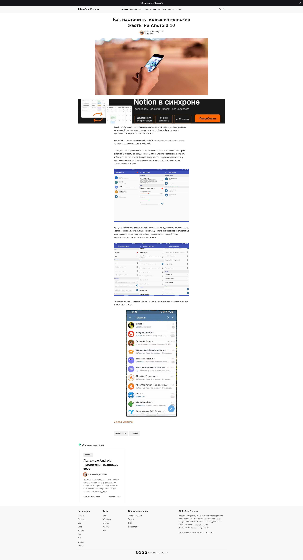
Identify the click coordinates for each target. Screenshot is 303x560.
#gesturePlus (120, 433)
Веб (164, 9)
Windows (133, 9)
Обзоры (124, 9)
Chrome (171, 9)
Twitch (131, 519)
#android (134, 433)
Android (153, 9)
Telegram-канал (135, 515)
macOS (106, 527)
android (88, 455)
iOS (159, 9)
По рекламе (133, 527)
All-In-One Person (160, 553)
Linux (146, 9)
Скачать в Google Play (123, 422)
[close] (300, 3)
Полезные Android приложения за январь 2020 (100, 464)
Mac (140, 9)
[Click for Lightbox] (151, 195)
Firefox (178, 9)
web (104, 515)
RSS (130, 523)
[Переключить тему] (220, 9)
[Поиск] (223, 9)
